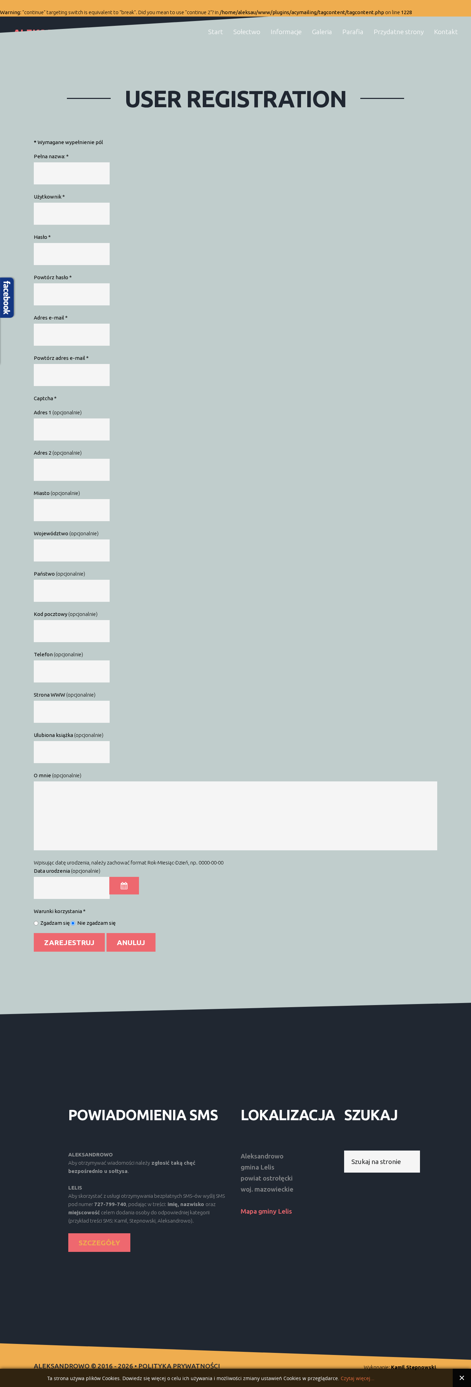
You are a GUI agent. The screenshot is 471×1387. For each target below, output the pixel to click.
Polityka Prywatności (179, 1366)
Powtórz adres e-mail (61, 358)
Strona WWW (49, 695)
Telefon (43, 654)
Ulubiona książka (53, 735)
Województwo (51, 533)
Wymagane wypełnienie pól (68, 142)
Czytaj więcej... (357, 1378)
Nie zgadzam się (96, 923)
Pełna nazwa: (51, 156)
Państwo (44, 574)
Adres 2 (42, 453)
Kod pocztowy (50, 614)
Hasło (42, 237)
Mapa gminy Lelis (266, 1211)
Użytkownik (49, 197)
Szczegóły (99, 1242)
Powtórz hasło (53, 277)
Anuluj (131, 942)
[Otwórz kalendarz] (124, 885)
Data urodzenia (52, 871)
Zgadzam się (55, 923)
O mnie (42, 775)
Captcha (45, 398)
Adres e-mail (51, 318)
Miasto (42, 493)
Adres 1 (42, 412)
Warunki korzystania (60, 911)
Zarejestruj (69, 942)
